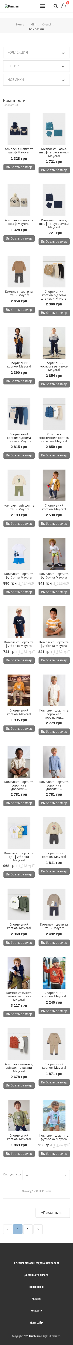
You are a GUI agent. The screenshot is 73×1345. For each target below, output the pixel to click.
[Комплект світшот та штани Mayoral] (19, 485)
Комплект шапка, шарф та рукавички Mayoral (54, 152)
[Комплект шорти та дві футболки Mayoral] (19, 833)
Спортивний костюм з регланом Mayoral (54, 366)
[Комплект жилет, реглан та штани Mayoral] (19, 973)
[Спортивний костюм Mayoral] (19, 343)
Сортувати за (12, 1174)
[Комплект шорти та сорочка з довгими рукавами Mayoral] (19, 762)
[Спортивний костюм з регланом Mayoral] (54, 343)
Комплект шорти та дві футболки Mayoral (18, 856)
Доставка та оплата (36, 1275)
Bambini (34, 1336)
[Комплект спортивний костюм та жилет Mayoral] (54, 414)
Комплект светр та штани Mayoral (19, 293)
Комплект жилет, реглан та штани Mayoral (19, 996)
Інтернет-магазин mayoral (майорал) (36, 1263)
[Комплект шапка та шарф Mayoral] (19, 129)
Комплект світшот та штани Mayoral (18, 507)
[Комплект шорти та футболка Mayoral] (19, 554)
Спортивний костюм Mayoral (19, 364)
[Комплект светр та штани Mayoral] (19, 271)
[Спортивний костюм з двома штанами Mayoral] (54, 271)
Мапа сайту (37, 1322)
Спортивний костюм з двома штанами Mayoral (54, 295)
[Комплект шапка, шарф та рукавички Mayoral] (54, 129)
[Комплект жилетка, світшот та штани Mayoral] (19, 1044)
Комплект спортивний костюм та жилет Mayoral (54, 437)
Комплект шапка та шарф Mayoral (18, 150)
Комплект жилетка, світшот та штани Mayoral (18, 1067)
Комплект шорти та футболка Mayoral (18, 575)
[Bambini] (12, 6)
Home (20, 24)
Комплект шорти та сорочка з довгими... (18, 785)
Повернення (36, 1287)
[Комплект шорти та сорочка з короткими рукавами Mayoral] (54, 690)
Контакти (36, 1310)
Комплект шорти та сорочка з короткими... (54, 713)
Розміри (36, 1299)
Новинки (16, 79)
